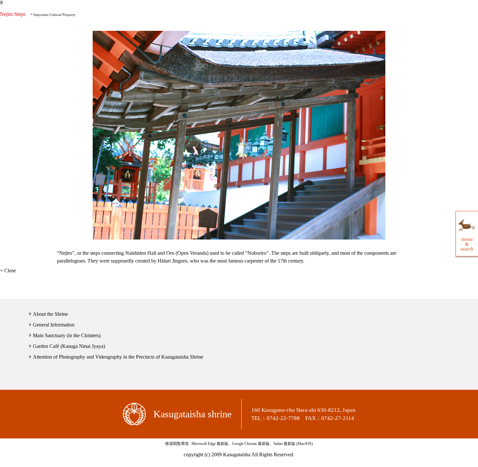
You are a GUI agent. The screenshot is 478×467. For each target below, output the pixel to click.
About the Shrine (50, 314)
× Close (8, 270)
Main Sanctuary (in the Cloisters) (66, 335)
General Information (53, 324)
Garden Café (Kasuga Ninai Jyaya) (69, 346)
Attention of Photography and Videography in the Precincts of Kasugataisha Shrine (118, 357)
